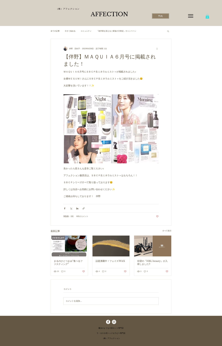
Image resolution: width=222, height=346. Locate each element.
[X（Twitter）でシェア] (71, 208)
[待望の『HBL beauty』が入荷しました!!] (152, 246)
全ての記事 (55, 31)
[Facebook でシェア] (64, 208)
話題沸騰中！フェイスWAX (110, 261)
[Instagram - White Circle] (114, 322)
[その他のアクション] (157, 48)
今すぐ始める (70, 31)
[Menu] (191, 16)
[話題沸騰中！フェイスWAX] (111, 246)
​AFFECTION (109, 14)
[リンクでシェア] (83, 208)
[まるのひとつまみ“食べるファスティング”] (69, 246)
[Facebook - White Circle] (108, 322)
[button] (207, 16)
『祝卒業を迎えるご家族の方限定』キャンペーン (116, 31)
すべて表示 (166, 231)
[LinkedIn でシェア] (77, 208)
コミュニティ (86, 31)
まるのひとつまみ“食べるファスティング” (68, 263)
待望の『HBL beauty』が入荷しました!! (152, 263)
